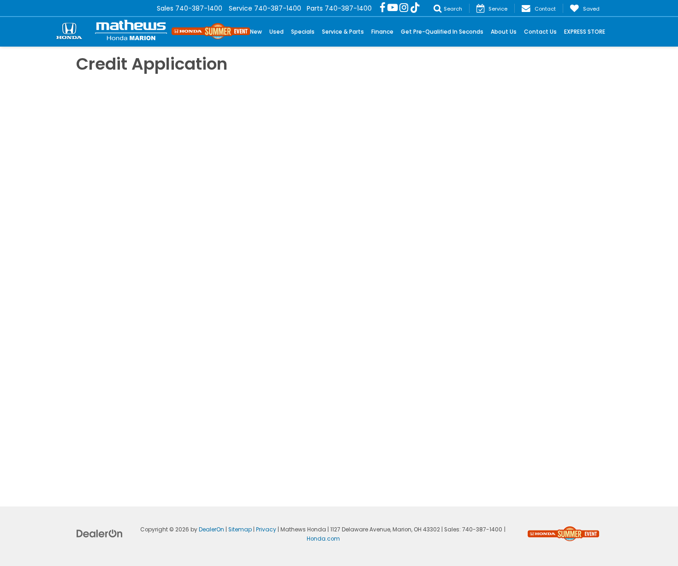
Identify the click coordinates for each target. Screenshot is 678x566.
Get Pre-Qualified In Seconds (442, 32)
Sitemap (240, 529)
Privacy (266, 529)
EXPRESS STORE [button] (584, 32)
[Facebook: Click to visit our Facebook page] (383, 8)
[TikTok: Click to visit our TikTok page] (415, 8)
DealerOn (211, 529)
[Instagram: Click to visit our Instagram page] (403, 8)
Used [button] (276, 32)
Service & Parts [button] (343, 32)
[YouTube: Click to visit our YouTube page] (392, 8)
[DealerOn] (99, 533)
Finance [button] (382, 32)
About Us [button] (504, 32)
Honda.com (323, 538)
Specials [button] (303, 32)
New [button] (256, 32)
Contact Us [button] (540, 32)
